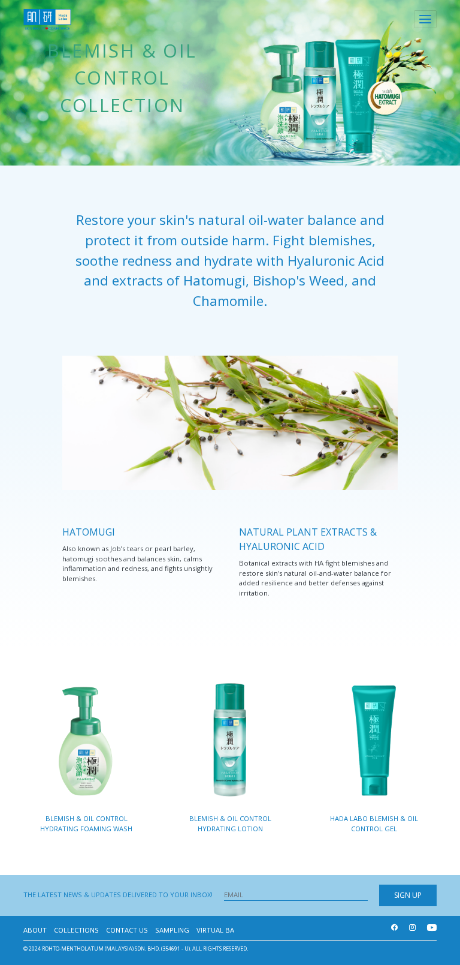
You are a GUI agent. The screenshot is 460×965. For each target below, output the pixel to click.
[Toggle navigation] (425, 19)
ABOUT (35, 929)
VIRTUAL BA (215, 929)
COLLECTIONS (76, 929)
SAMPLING (172, 929)
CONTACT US (127, 929)
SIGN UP (408, 895)
